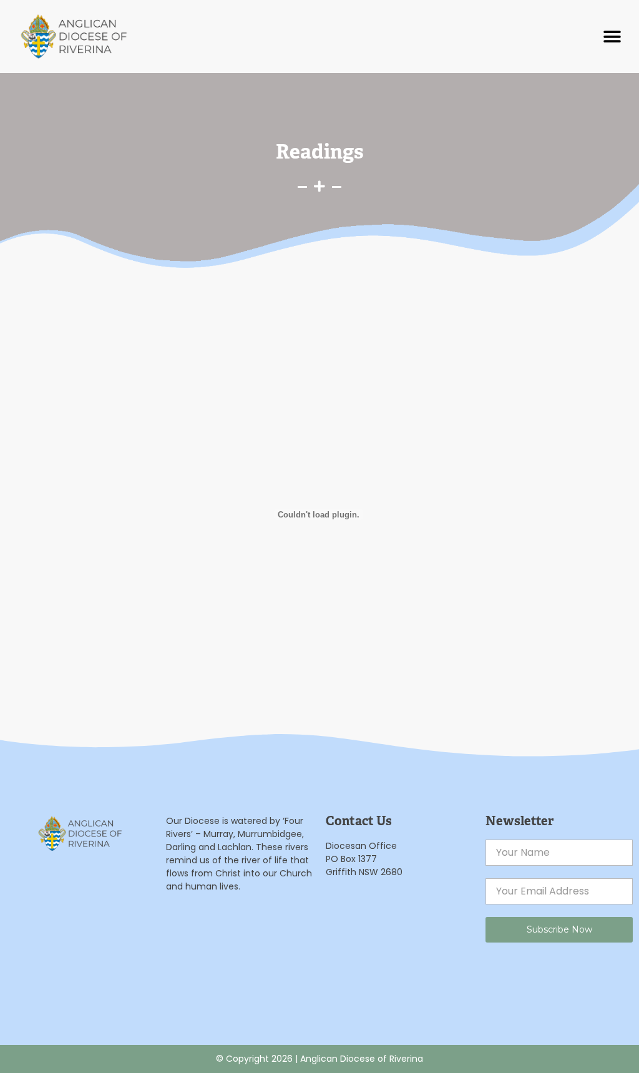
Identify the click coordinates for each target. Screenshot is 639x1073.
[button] (612, 36)
